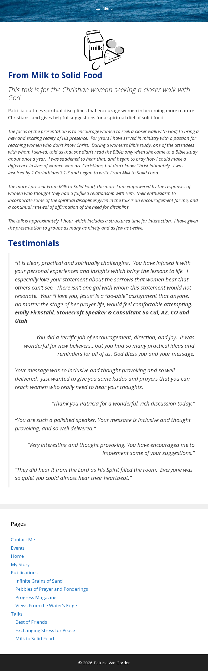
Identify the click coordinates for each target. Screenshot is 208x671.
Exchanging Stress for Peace (45, 630)
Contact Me (23, 539)
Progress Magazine (35, 597)
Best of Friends (31, 622)
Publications (24, 572)
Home (17, 556)
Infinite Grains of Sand (39, 581)
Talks (16, 614)
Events (18, 548)
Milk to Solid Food (34, 638)
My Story (20, 564)
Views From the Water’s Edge (46, 605)
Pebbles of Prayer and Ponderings (51, 589)
